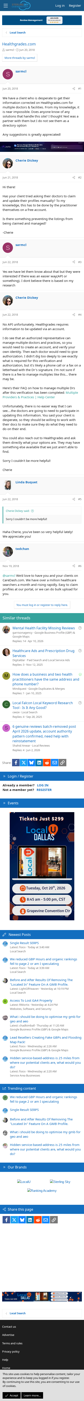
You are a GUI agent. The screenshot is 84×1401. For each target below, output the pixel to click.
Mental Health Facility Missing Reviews (43, 628)
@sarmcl (9, 575)
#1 (79, 88)
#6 (79, 566)
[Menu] (5, 5)
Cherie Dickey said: (18, 511)
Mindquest (19, 689)
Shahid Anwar (21, 745)
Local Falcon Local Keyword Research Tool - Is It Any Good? (42, 705)
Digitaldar (18, 660)
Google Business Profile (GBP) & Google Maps (39, 1029)
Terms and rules (12, 1343)
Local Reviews (41, 745)
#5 (79, 499)
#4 (79, 315)
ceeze (16, 712)
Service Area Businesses (25, 1075)
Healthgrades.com (19, 44)
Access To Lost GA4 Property (31, 1000)
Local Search (29, 712)
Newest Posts (20, 934)
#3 (79, 262)
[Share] (74, 88)
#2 (79, 177)
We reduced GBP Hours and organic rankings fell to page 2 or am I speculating (43, 961)
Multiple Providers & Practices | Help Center (40, 394)
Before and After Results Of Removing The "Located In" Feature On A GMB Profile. (41, 982)
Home (6, 1368)
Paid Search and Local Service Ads (48, 660)
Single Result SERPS (24, 943)
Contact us (9, 1327)
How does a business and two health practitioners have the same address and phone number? (45, 679)
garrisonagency (22, 633)
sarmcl (10, 50)
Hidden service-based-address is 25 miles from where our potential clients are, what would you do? (45, 1062)
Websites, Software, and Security (30, 1009)
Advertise (8, 1335)
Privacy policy (11, 1351)
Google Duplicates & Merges (46, 689)
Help (5, 1360)
